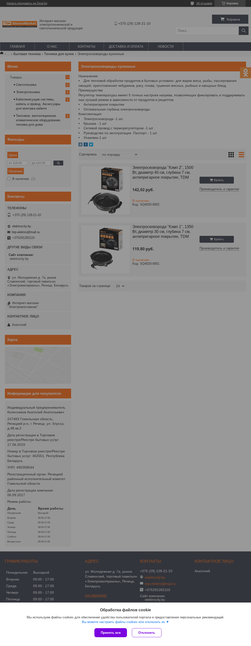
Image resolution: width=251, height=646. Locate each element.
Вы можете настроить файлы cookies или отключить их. (124, 622)
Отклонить (146, 633)
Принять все (111, 633)
